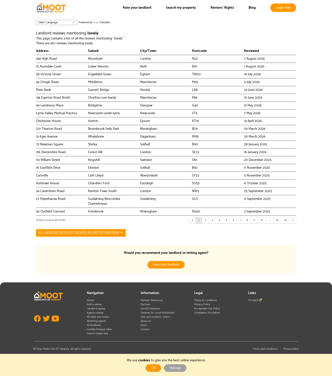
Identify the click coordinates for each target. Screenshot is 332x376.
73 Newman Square (49, 144)
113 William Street (48, 160)
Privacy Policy (202, 304)
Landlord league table (99, 329)
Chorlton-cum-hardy (102, 98)
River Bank (43, 90)
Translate (104, 22)
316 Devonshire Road (51, 152)
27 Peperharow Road (50, 199)
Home (90, 300)
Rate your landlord (137, 8)
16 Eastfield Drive (48, 168)
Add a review (94, 304)
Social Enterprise (150, 308)
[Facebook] (37, 323)
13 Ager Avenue (47, 136)
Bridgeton (95, 105)
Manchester (148, 82)
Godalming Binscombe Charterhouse (104, 201)
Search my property (181, 8)
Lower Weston (98, 66)
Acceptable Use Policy (207, 308)
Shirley (92, 144)
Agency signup (95, 312)
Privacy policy (291, 349)
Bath (143, 66)
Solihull (145, 144)
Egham (145, 74)
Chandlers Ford (98, 183)
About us (146, 321)
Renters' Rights (222, 8)
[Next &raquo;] (292, 220)
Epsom (145, 121)
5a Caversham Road (50, 191)
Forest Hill (95, 152)
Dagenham (148, 136)
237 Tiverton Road (49, 129)
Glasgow (146, 105)
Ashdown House (47, 183)
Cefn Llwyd (95, 175)
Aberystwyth (149, 175)
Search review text (97, 333)
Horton (93, 121)
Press (144, 325)
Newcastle (147, 113)
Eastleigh (146, 183)
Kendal (145, 90)
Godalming (148, 199)
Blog (252, 8)
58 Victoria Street (48, 74)
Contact (145, 329)
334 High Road (46, 59)
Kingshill (94, 160)
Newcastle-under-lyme (104, 113)
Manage (175, 368)
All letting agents (96, 321)
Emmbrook (96, 211)
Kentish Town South (102, 191)
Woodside (95, 59)
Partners (145, 304)
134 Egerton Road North (53, 98)
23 (277, 220)
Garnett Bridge (98, 90)
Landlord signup (96, 308)
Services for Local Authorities (157, 312)
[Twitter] (46, 323)
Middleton (95, 82)
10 (262, 220)
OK (153, 368)
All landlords (94, 325)
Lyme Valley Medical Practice (56, 113)
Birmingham (148, 129)
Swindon (146, 160)
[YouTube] (55, 323)
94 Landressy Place (49, 105)
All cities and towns (98, 317)
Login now (283, 8)
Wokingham (148, 211)
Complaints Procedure (207, 312)
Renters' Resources (152, 300)
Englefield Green (99, 74)
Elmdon (93, 168)
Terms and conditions (265, 349)
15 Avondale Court (49, 66)
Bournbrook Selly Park (103, 129)
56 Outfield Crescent (50, 211)
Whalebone (96, 136)
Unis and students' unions (155, 317)
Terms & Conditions (205, 300)
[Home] (51, 8)
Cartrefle (42, 175)
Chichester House (48, 121)
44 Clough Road (47, 82)
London (145, 59)
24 (285, 220)
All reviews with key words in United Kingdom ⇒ (81, 233)
